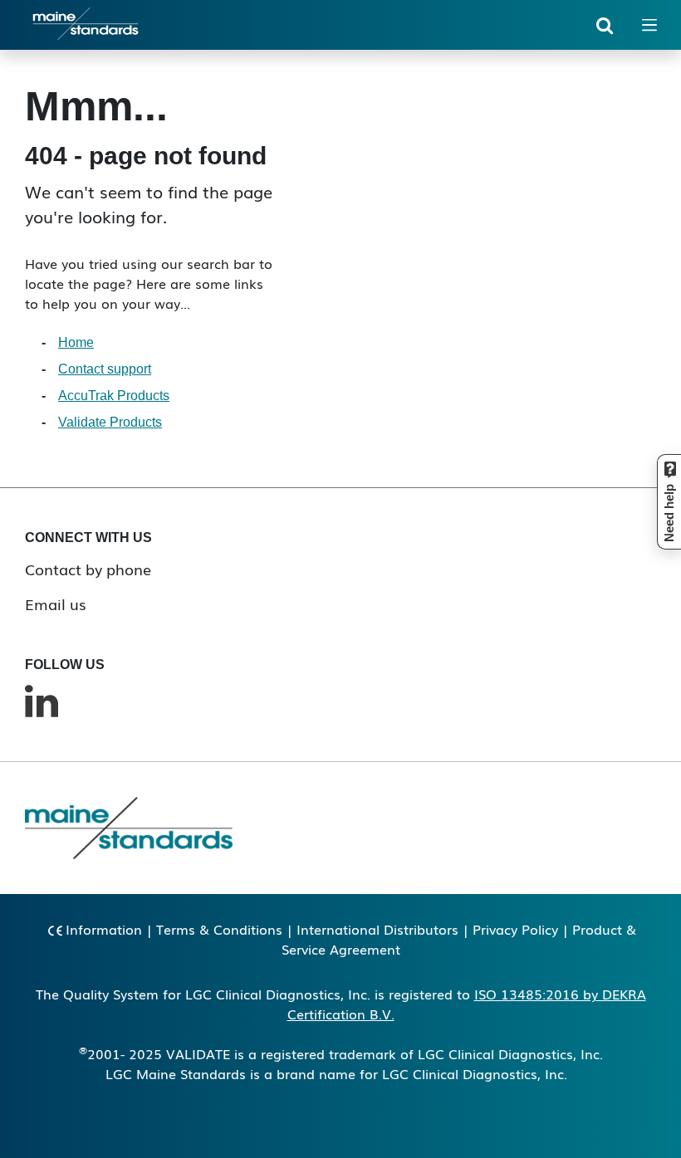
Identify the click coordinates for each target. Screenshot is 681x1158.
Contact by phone (88, 568)
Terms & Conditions (219, 929)
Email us (55, 603)
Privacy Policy (515, 929)
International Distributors (377, 929)
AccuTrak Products (113, 395)
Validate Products (110, 422)
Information (104, 929)
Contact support (104, 369)
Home (76, 342)
